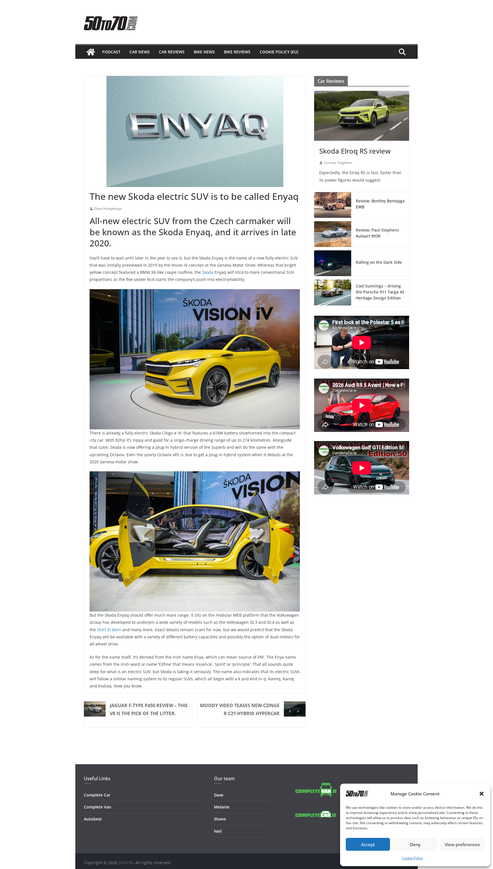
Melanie (221, 807)
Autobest (93, 819)
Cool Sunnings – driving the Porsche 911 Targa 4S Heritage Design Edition (380, 292)
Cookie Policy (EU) (279, 52)
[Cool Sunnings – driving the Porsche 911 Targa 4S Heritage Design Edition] (332, 293)
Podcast (111, 52)
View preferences (462, 844)
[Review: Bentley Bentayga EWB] (332, 205)
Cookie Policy (412, 858)
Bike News (204, 52)
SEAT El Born (109, 629)
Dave (218, 795)
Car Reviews (172, 52)
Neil (218, 831)
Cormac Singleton (338, 162)
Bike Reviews (237, 52)
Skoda (207, 272)
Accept (368, 844)
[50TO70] (91, 52)
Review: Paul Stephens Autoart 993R (377, 233)
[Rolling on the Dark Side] (332, 263)
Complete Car (97, 795)
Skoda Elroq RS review (355, 151)
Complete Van (97, 807)
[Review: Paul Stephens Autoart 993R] (332, 234)
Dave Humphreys (108, 208)
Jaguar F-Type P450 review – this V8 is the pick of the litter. (149, 709)
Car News (140, 52)
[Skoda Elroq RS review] (361, 116)
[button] (481, 793)
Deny (415, 844)
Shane (220, 819)
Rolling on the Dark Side (379, 262)
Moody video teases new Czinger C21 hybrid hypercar (240, 709)
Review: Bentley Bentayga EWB (380, 204)
